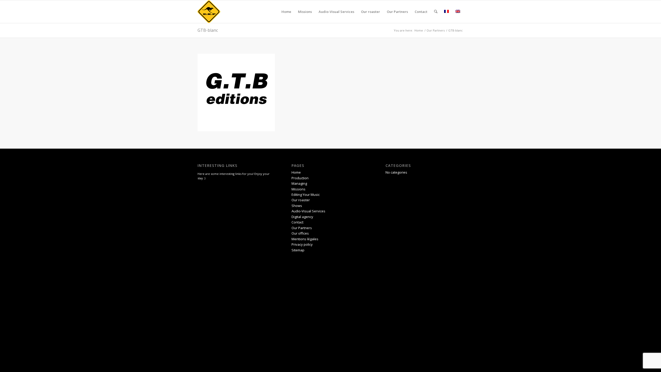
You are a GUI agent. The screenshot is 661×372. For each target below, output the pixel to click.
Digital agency (302, 216)
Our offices (300, 233)
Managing (299, 183)
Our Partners (302, 228)
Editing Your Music (306, 194)
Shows (297, 205)
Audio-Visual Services (308, 211)
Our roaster (301, 200)
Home (296, 172)
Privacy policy (302, 244)
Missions (298, 189)
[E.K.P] (209, 11)
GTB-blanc (208, 30)
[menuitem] (286, 11)
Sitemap (298, 250)
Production (300, 178)
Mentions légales (305, 239)
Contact (297, 222)
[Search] (436, 11)
